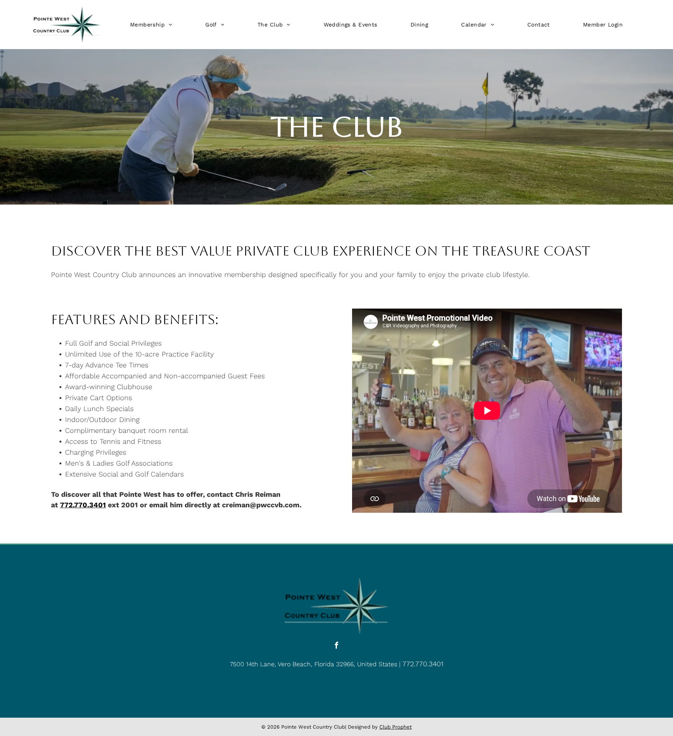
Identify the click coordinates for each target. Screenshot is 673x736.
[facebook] (336, 646)
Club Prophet (395, 727)
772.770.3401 (422, 664)
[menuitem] (151, 24)
